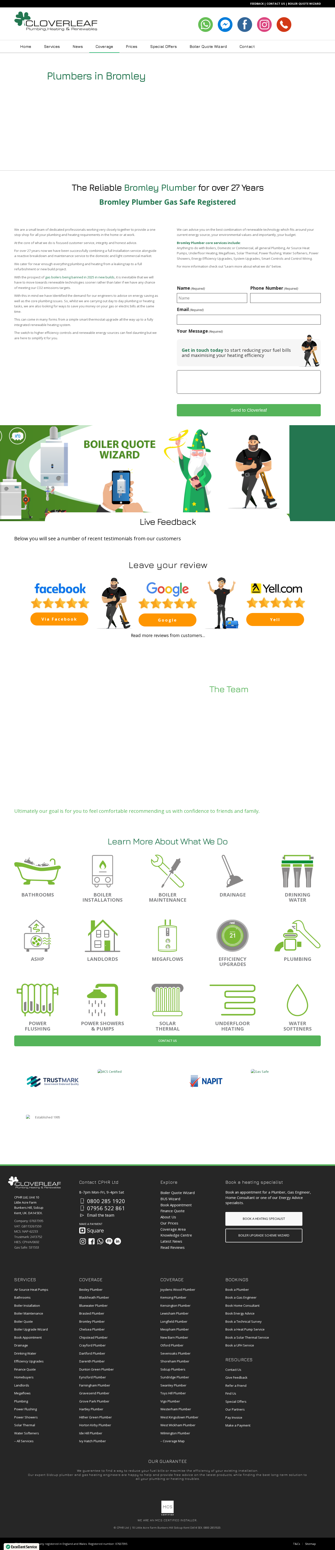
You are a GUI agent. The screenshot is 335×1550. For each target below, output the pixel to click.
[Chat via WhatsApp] (100, 1241)
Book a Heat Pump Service (245, 1329)
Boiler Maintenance (28, 1313)
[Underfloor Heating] (232, 1000)
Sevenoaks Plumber (175, 1353)
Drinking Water (25, 1353)
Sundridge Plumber (174, 1377)
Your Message (200, 331)
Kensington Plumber (175, 1305)
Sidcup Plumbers (172, 1369)
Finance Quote (172, 1210)
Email (190, 309)
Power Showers (26, 1417)
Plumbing (21, 1401)
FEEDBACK (257, 3)
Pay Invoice (233, 1417)
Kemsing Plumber (173, 1297)
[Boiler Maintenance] (167, 871)
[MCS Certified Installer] (167, 1514)
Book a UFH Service (239, 1345)
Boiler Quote (23, 1321)
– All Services (24, 1441)
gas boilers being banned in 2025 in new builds (80, 277)
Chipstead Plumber (93, 1337)
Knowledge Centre (176, 1235)
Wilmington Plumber (175, 1433)
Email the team (100, 1215)
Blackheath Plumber (94, 1297)
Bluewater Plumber (93, 1305)
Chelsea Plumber (92, 1329)
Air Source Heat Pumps (31, 1289)
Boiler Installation (27, 1305)
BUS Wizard (170, 1198)
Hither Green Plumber (95, 1417)
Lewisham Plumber (174, 1313)
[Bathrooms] (37, 871)
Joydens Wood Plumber (177, 1289)
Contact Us (167, 1041)
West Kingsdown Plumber (179, 1417)
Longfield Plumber (173, 1321)
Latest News (171, 1241)
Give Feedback (236, 1377)
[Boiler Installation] (102, 871)
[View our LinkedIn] (117, 1241)
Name (191, 288)
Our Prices (169, 1223)
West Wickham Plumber (177, 1425)
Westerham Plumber (175, 1409)
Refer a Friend (235, 1385)
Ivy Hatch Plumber (92, 1441)
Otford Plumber (171, 1345)
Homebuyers (24, 1377)
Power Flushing (25, 1409)
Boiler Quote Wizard (177, 1192)
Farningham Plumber (94, 1385)
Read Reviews (172, 1247)
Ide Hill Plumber (90, 1433)
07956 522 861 (106, 1208)
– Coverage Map (172, 1441)
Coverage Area (173, 1229)
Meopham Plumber (174, 1329)
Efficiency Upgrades (29, 1361)
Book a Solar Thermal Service (247, 1337)
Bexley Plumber (91, 1289)
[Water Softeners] (297, 1000)
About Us (168, 1216)
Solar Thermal (24, 1425)
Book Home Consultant (242, 1305)
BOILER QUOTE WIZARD (304, 3)
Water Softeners (26, 1433)
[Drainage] (232, 871)
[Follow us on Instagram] (82, 1241)
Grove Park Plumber (94, 1401)
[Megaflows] (167, 935)
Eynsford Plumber (92, 1377)
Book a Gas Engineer (241, 1297)
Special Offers (235, 1401)
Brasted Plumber (91, 1313)
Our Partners (235, 1409)
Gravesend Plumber (94, 1393)
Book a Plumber (237, 1289)
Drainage (21, 1345)
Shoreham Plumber (174, 1361)
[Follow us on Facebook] (91, 1241)
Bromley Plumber (92, 1321)
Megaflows (22, 1393)
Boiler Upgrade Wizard (31, 1329)
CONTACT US (276, 3)
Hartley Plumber (91, 1409)
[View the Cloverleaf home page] (34, 1187)
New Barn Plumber (174, 1337)
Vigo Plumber (170, 1401)
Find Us (230, 1393)
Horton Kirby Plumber (95, 1425)
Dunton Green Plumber (96, 1369)
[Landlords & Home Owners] (102, 935)
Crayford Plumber (92, 1345)
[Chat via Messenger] (109, 1241)
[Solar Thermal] (167, 1000)
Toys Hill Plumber (173, 1393)
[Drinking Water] (297, 871)
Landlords (21, 1385)
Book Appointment (176, 1204)
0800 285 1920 (106, 1201)
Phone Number (274, 288)
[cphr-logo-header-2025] (56, 24)
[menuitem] (26, 46)
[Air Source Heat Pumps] (37, 935)
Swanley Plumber (173, 1385)
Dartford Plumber (92, 1353)
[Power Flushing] (37, 1000)
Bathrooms (22, 1297)
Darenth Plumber (92, 1361)
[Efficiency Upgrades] (232, 935)
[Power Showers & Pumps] (102, 1000)
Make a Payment (237, 1425)
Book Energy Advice (240, 1313)
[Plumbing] (297, 935)
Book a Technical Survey (243, 1321)
